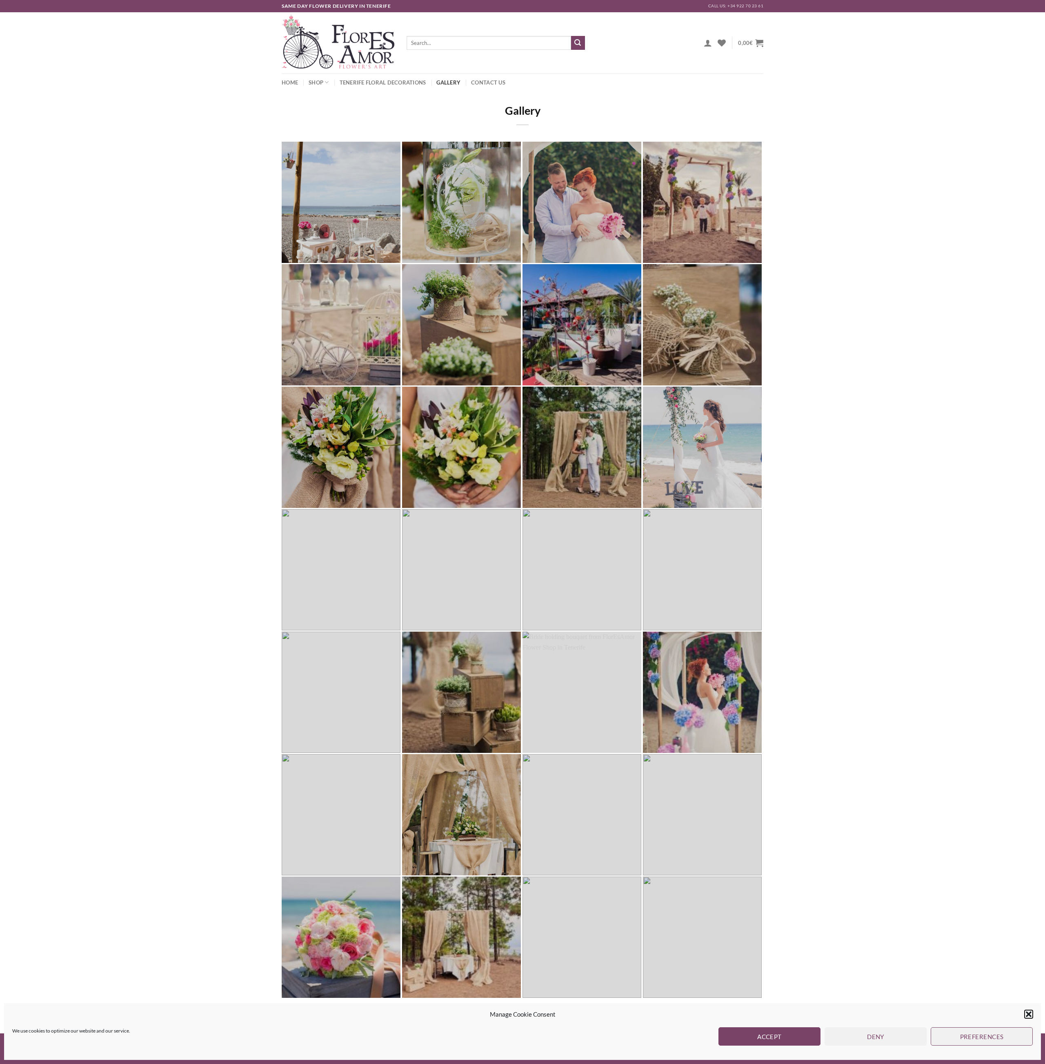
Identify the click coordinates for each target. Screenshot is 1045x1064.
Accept (769, 1036)
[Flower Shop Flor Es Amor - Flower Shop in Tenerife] (338, 42)
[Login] (708, 43)
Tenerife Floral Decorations (383, 82)
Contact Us (488, 82)
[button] (1029, 1014)
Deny (875, 1036)
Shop (316, 82)
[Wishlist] (722, 43)
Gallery (448, 82)
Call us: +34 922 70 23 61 (735, 6)
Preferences (982, 1036)
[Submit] (578, 43)
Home (290, 82)
